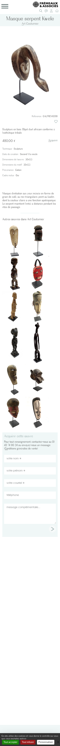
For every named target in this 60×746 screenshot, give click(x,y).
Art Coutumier (30, 23)
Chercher (41, 11)
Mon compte (52, 11)
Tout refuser (28, 742)
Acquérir (53, 140)
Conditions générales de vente (21, 448)
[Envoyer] (52, 529)
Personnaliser (45, 742)
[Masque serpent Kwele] (30, 74)
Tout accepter (10, 742)
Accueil (57, 11)
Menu (4, 6)
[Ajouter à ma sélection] (56, 121)
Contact (47, 11)
